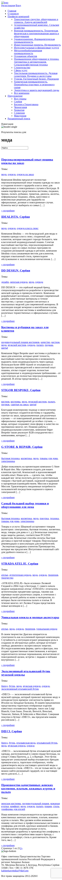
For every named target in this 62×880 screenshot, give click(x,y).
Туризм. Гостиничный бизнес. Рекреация (36, 79)
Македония (20, 115)
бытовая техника (10, 458)
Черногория (20, 107)
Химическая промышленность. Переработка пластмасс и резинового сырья (34, 84)
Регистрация (8, 5)
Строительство (22, 67)
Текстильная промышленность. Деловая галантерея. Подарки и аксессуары (35, 74)
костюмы (16, 401)
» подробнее (8, 210)
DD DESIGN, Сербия (15, 270)
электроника (8, 461)
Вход (18, 5)
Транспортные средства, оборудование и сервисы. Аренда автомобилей (36, 20)
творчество (7, 577)
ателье (4, 575)
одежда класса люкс (27, 228)
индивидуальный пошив (35, 803)
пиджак (49, 345)
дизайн (5, 282)
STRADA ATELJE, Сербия (19, 563)
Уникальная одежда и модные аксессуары (30, 617)
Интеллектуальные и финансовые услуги (36, 47)
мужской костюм (17, 345)
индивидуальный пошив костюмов (20, 342)
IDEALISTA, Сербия (15, 216)
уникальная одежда (46, 629)
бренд (4, 686)
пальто (40, 345)
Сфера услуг (21, 70)
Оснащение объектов (25, 56)
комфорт (14, 806)
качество (45, 342)
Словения (19, 113)
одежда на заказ (25, 174)
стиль (56, 806)
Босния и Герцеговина (26, 104)
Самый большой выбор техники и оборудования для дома (25, 505)
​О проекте (13, 13)
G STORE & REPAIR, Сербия (21, 447)
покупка (44, 518)
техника (54, 518)
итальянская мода (25, 742)
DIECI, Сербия (11, 731)
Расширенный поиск (19, 118)
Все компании (21, 93)
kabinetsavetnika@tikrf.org (14, 870)
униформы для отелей (13, 809)
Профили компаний (18, 16)
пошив (48, 806)
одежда (12, 174)
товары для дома (49, 458)
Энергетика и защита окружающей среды (36, 90)
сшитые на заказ (19, 404)
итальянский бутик (47, 742)
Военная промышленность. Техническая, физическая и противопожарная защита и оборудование (36, 33)
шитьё (4, 348)
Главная (12, 10)
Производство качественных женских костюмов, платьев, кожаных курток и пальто (28, 788)
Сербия (18, 101)
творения (53, 575)
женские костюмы (11, 803)
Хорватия (19, 110)
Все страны (20, 98)
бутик (12, 686)
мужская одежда (32, 686)
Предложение (15, 96)
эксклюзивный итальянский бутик (20, 689)
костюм (55, 342)
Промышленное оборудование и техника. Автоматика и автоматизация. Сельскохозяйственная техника (36, 62)
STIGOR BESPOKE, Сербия (20, 390)
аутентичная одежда (20, 575)
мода (4, 174)
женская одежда (19, 282)
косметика (26, 458)
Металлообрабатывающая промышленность (28, 52)
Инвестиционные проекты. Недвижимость (37, 44)
